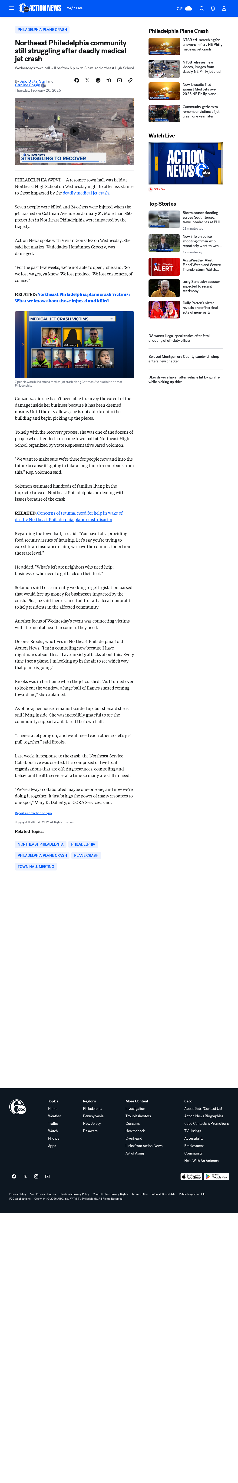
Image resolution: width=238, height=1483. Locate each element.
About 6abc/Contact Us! (203, 1109)
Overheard (134, 1138)
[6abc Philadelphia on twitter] (25, 1176)
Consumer (134, 1123)
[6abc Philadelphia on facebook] (14, 1176)
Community (193, 1153)
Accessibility (193, 1138)
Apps (52, 1146)
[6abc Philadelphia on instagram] (36, 1176)
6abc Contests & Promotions (206, 1123)
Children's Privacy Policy (74, 1194)
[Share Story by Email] (119, 80)
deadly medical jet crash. (86, 193)
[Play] (186, 163)
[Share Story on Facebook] (77, 80)
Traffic (53, 1123)
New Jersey (92, 1123)
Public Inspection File (192, 1194)
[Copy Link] (130, 80)
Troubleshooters (138, 1116)
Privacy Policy (17, 1194)
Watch (53, 1131)
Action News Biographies (203, 1116)
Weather (54, 1116)
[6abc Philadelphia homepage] (40, 8)
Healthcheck (135, 1131)
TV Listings (192, 1131)
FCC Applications (20, 1198)
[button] (12, 8)
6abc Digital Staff (33, 81)
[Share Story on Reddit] (98, 80)
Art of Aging (135, 1153)
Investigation (135, 1109)
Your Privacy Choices (43, 1194)
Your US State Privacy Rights (110, 1194)
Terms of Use (140, 1194)
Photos (53, 1138)
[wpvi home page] (17, 1106)
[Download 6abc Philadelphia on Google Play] (216, 1176)
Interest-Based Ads (163, 1194)
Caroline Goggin (27, 85)
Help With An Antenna (201, 1161)
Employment (194, 1146)
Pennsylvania (93, 1116)
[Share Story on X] (87, 80)
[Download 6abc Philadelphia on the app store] (191, 1176)
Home (52, 1109)
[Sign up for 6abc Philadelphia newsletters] (47, 1176)
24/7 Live (75, 8)
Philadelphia (92, 1109)
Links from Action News (144, 1146)
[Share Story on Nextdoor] (109, 80)
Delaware (90, 1131)
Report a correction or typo (33, 813)
